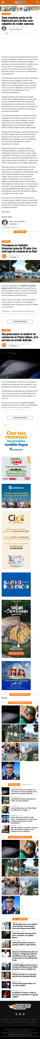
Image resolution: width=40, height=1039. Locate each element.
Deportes (32, 1022)
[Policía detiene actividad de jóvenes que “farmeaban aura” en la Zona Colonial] (11, 752)
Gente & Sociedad (20, 1022)
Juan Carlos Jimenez (15, 29)
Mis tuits (5, 698)
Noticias (5, 1019)
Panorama (14, 1019)
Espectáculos (25, 1019)
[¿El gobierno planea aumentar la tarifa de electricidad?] (11, 733)
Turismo (35, 1019)
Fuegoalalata (13, 257)
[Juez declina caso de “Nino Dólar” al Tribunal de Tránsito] (29, 714)
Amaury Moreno (25, 1034)
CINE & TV (9, 1022)
